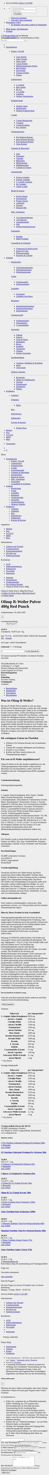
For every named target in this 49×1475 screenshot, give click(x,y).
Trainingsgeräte (17, 497)
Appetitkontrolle (22, 222)
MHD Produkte (22, 239)
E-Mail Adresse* (7, 1447)
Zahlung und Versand (14, 546)
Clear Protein (21, 57)
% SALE (9, 435)
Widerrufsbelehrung (14, 566)
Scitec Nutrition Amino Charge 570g (16, 1250)
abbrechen (6, 1473)
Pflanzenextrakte (22, 253)
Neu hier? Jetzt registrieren (21, 20)
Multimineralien (22, 165)
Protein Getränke (23, 177)
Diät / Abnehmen (18, 479)
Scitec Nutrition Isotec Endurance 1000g (18, 1211)
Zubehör (9, 258)
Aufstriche (20, 203)
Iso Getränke (21, 184)
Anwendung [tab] (11, 693)
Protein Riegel (21, 196)
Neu (7, 432)
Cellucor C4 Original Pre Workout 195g (18, 1173)
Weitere (19, 389)
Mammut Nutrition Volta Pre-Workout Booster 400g (23, 1231)
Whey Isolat (21, 61)
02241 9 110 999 (25, 3)
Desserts (19, 205)
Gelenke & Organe (23, 167)
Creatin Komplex (23, 125)
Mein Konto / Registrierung (17, 29)
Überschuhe (21, 368)
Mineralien (20, 161)
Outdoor (19, 351)
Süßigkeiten (15, 518)
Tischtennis (20, 349)
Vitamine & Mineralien (20, 472)
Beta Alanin (21, 87)
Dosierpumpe (21, 384)
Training (9, 1349)
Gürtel (13, 491)
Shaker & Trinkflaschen (25, 380)
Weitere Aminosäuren (24, 96)
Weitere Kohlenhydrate (25, 111)
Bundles (19, 236)
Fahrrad (19, 337)
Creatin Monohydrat (24, 120)
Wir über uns (11, 553)
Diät (17, 224)
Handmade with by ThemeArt (27, 1360)
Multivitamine (21, 163)
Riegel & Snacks (17, 477)
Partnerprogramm (13, 556)
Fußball (19, 335)
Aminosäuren (16, 463)
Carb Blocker (21, 220)
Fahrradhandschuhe (24, 270)
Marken (9, 430)
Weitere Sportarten (23, 353)
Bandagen (15, 495)
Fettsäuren (20, 156)
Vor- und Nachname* (9, 1442)
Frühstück (15, 511)
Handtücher (20, 387)
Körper (9, 1351)
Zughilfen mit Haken (24, 296)
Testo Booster (21, 144)
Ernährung (10, 391)
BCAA (19, 89)
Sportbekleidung (17, 502)
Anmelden (17, 14)
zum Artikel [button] (5, 1147)
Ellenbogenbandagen (24, 308)
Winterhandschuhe (23, 272)
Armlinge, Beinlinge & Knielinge (29, 363)
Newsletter (10, 571)
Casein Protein (22, 64)
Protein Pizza (21, 428)
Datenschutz (11, 569)
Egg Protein (21, 70)
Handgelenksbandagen (25, 306)
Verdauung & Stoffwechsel (27, 249)
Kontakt (9, 31)
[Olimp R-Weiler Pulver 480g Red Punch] (18, 593)
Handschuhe (16, 488)
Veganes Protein (22, 73)
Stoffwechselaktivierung (25, 227)
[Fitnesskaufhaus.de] (10, 35)
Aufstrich (14, 509)
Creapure (19, 123)
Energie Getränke (23, 180)
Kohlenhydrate (17, 466)
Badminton (20, 342)
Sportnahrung (11, 47)
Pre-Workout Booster (24, 137)
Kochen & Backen (18, 520)
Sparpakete (15, 482)
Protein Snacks (22, 201)
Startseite (9, 578)
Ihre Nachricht (6, 1466)
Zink (18, 154)
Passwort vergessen (19, 18)
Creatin (14, 468)
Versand (8, 638)
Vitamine (19, 158)
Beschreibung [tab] (11, 688)
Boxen (18, 344)
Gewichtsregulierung (24, 218)
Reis (13, 513)
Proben (19, 75)
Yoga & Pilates (22, 340)
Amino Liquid (21, 186)
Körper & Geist (22, 251)
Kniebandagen (22, 311)
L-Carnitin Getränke (24, 182)
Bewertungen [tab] (11, 695)
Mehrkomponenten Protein (26, 66)
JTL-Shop (17, 1362)
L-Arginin (20, 85)
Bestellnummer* (7, 1452)
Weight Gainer (22, 106)
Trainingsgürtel (22, 282)
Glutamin (19, 94)
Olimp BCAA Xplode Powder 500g (16, 1193)
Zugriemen (20, 294)
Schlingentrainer (22, 321)
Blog (8, 439)
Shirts (18, 365)
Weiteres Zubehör (18, 504)
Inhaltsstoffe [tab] (11, 691)
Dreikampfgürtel (22, 284)
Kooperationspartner (14, 551)
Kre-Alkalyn (21, 127)
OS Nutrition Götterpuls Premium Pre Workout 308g (23, 1152)
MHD (8, 437)
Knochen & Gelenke (24, 255)
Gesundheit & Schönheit (21, 484)
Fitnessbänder (21, 323)
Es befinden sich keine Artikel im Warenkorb (29, 25)
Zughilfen (15, 493)
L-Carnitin (20, 92)
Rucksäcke (20, 377)
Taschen (19, 382)
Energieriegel (21, 199)
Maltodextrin (21, 108)
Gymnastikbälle (22, 325)
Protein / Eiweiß (17, 461)
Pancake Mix (21, 208)
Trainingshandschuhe (24, 268)
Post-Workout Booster (25, 142)
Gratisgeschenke (12, 549)
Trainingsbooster (17, 470)
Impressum (10, 573)
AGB (8, 564)
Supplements (11, 1347)
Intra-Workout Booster (25, 139)
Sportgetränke (16, 475)
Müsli (18, 405)
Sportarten (15, 500)
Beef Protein (21, 68)
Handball (19, 346)
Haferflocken (16, 516)
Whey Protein (21, 59)
